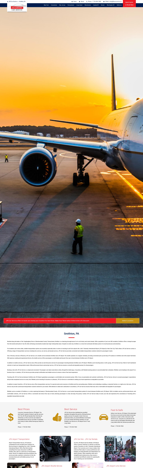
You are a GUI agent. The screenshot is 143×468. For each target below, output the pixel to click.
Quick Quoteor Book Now (129, 3)
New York (46, 5)
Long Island (79, 5)
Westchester (88, 5)
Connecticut (54, 5)
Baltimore (119, 5)
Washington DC (110, 5)
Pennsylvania (71, 5)
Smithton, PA (22, 1)
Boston (102, 5)
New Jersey (62, 5)
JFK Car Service (13, 1)
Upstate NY (96, 5)
